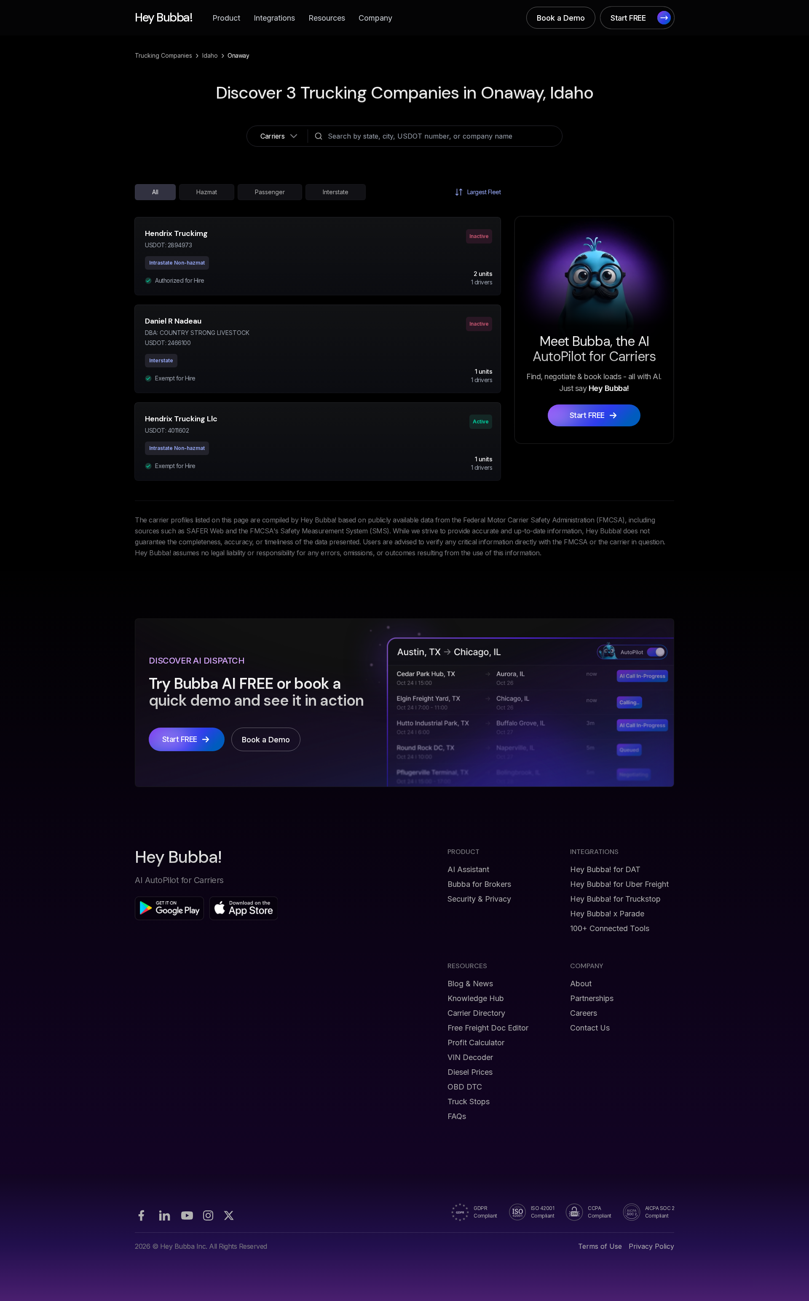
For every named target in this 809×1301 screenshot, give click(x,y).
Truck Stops (468, 1101)
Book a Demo (561, 17)
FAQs (456, 1116)
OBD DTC (464, 1086)
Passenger (270, 191)
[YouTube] (187, 1215)
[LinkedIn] (164, 1215)
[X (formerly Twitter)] (228, 1215)
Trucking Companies (163, 55)
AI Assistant (468, 869)
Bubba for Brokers (479, 884)
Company (375, 17)
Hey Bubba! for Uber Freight (619, 884)
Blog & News (470, 983)
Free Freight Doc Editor (487, 1027)
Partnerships (591, 998)
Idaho (210, 55)
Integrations (274, 17)
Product (226, 17)
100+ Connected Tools (609, 928)
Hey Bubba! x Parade (607, 913)
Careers (583, 1013)
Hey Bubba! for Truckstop (615, 898)
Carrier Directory (476, 1013)
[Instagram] (208, 1215)
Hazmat (206, 191)
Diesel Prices (470, 1072)
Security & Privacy (479, 898)
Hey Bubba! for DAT (605, 869)
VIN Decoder (470, 1057)
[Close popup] (524, 567)
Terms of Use (600, 1246)
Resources (326, 17)
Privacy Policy (651, 1246)
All (155, 191)
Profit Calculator (475, 1042)
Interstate (335, 191)
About (581, 983)
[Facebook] (141, 1215)
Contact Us (590, 1027)
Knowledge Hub (475, 998)
